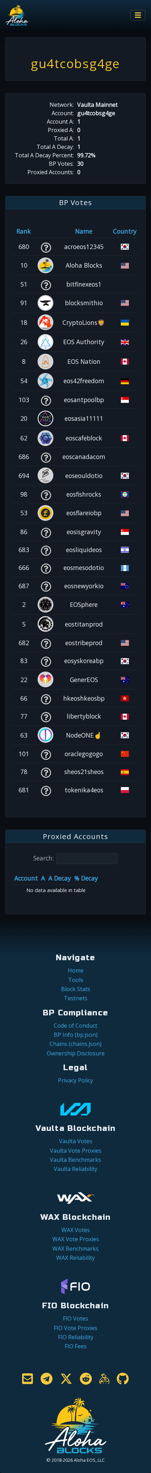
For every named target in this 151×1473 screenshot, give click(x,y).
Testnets (75, 998)
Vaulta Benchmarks (75, 1160)
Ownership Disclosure (76, 1053)
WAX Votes (75, 1230)
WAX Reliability (75, 1258)
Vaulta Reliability (75, 1169)
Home (76, 970)
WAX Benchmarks (75, 1248)
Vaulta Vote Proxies (75, 1150)
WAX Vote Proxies (75, 1239)
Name (83, 231)
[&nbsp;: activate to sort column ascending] (45, 231)
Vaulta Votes (75, 1141)
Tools (75, 980)
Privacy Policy (75, 1080)
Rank (24, 231)
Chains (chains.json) (75, 1044)
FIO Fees (76, 1346)
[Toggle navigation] (138, 15)
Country (125, 231)
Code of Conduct (75, 1025)
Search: (43, 858)
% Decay (86, 878)
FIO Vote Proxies (75, 1328)
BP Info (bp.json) (76, 1035)
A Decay (59, 878)
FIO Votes (75, 1318)
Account (26, 878)
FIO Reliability (75, 1337)
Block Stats (75, 989)
